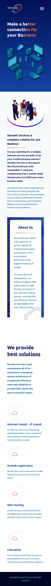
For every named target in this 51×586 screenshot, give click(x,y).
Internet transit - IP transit (24, 424)
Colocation (14, 549)
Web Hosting (15, 505)
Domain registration (20, 465)
